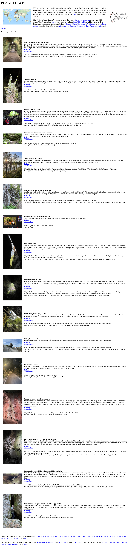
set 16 (101, 536)
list (53, 22)
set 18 (111, 536)
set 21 (126, 536)
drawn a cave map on (82, 20)
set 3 (40, 536)
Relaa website (78, 542)
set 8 (61, 536)
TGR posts (91, 24)
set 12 (80, 536)
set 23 (8, 538)
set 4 (44, 536)
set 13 (85, 536)
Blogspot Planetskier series (75, 24)
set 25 (18, 538)
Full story (27, 49)
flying (92, 26)
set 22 (3, 538)
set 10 (70, 536)
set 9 (65, 536)
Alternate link (28, 51)
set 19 (116, 536)
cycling (86, 26)
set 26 (26, 538)
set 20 (121, 536)
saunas (3, 28)
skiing (60, 26)
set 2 (35, 536)
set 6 (52, 536)
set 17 (106, 536)
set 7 (57, 536)
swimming (98, 26)
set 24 (13, 538)
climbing (80, 26)
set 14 (90, 536)
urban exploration (69, 26)
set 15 (96, 536)
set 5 (48, 536)
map (74, 14)
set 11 (75, 536)
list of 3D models (79, 22)
